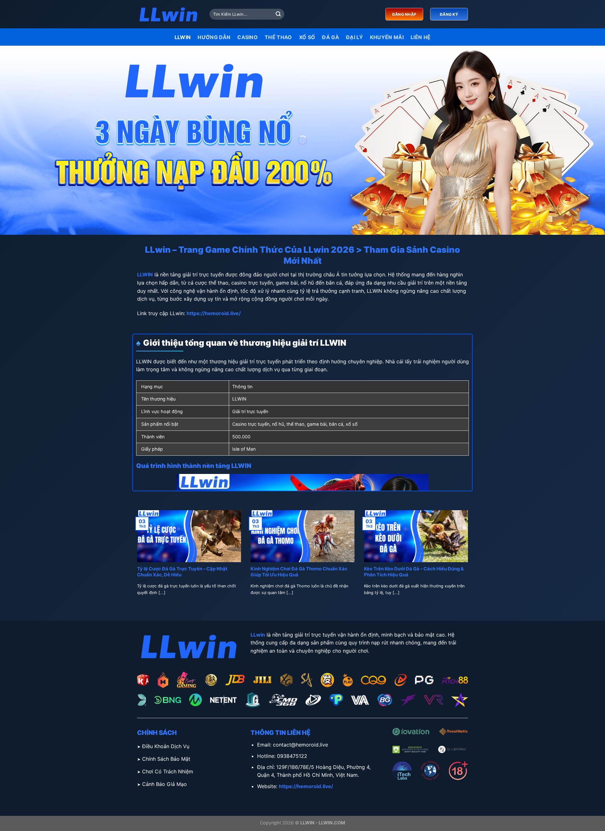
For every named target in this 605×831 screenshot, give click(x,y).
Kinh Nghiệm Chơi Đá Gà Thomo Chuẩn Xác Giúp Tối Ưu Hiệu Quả (299, 572)
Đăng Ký (449, 14)
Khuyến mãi (387, 37)
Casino (247, 37)
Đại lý (354, 37)
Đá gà (330, 37)
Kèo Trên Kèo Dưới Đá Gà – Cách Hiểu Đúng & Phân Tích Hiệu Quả (414, 572)
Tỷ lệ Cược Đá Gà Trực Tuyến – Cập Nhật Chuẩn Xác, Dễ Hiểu (182, 572)
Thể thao (278, 37)
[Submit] (278, 14)
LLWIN (183, 37)
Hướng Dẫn (214, 37)
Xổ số (307, 37)
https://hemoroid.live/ (214, 313)
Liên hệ (420, 37)
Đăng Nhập (404, 14)
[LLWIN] (168, 14)
